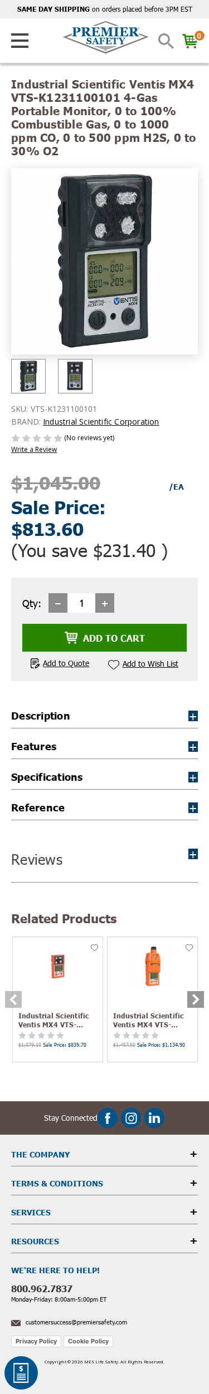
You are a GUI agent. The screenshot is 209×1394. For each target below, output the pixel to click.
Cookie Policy (88, 1341)
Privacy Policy (36, 1341)
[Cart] (186, 41)
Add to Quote (66, 663)
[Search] (166, 41)
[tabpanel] (57, 999)
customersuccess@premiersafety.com (76, 1322)
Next (195, 999)
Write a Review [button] (34, 449)
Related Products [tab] (63, 917)
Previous (13, 999)
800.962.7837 (41, 1288)
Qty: (31, 603)
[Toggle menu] (20, 40)
